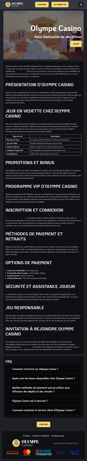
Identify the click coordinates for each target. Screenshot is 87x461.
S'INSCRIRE (42, 4)
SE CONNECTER (60, 4)
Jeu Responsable (57, 436)
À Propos (26, 436)
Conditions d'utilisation (40, 436)
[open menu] (81, 4)
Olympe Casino (21, 71)
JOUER (76, 43)
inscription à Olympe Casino (16, 218)
